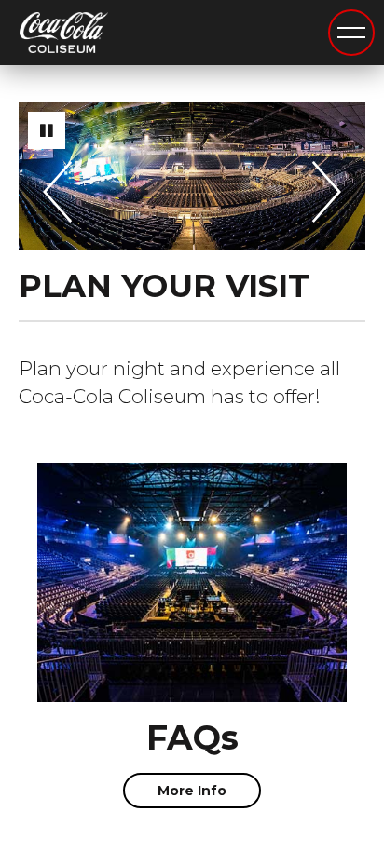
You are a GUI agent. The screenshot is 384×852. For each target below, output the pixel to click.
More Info (192, 790)
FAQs (192, 737)
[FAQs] (192, 582)
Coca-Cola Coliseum (64, 34)
